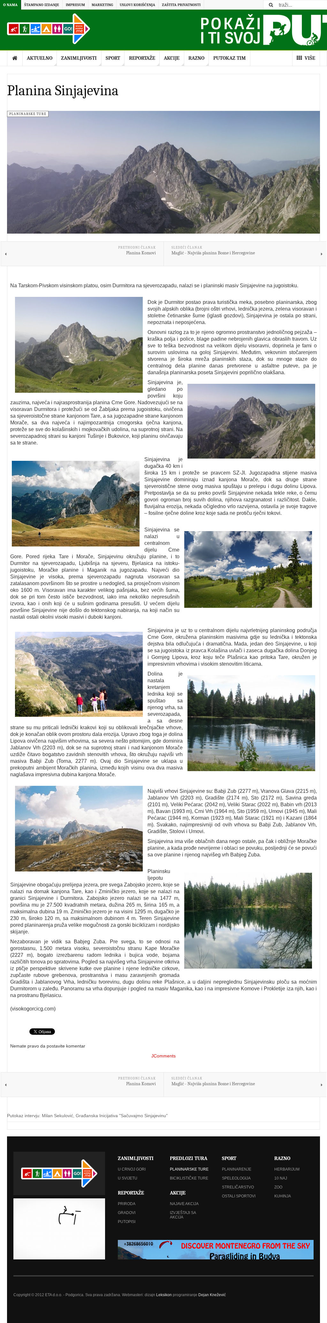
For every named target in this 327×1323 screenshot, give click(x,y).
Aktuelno (39, 58)
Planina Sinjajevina (62, 90)
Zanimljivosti (79, 58)
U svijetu (127, 1178)
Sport (113, 58)
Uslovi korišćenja (137, 5)
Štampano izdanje (41, 5)
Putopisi (126, 1221)
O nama (10, 5)
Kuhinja (282, 1196)
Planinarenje (236, 1169)
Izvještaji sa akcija (183, 1215)
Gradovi (126, 1213)
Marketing (102, 5)
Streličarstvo (238, 1187)
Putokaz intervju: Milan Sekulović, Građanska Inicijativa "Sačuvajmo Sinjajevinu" (87, 1115)
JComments (163, 1055)
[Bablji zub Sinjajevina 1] (78, 344)
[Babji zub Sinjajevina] (251, 421)
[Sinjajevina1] (248, 569)
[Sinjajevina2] (78, 674)
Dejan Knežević (212, 1295)
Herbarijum (287, 1169)
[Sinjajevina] (75, 503)
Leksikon (164, 1295)
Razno (196, 58)
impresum (75, 5)
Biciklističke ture (189, 1178)
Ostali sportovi (238, 1196)
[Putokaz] (48, 28)
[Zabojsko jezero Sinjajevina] (248, 920)
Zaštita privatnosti (181, 5)
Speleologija (236, 1178)
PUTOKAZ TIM (229, 58)
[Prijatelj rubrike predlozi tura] (216, 1249)
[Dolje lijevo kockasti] (59, 1228)
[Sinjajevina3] (251, 723)
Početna (15, 58)
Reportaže (142, 58)
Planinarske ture (189, 1169)
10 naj (280, 1178)
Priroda (126, 1204)
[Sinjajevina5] (78, 828)
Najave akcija (184, 1204)
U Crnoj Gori (132, 1169)
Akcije (171, 58)
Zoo (278, 1187)
